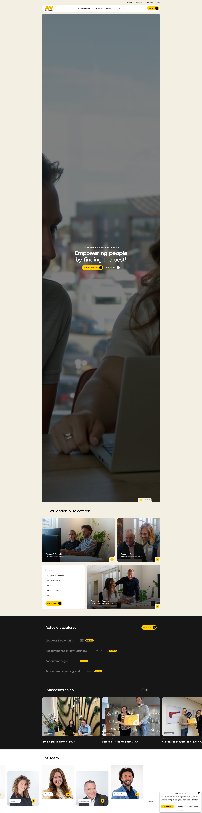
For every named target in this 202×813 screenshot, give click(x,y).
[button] (199, 793)
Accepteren (167, 806)
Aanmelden (129, 2)
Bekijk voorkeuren (193, 806)
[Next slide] (146, 690)
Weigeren (180, 806)
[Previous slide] (143, 690)
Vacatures (99, 8)
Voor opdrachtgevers (84, 8)
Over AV (119, 8)
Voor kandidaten (148, 2)
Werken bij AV (138, 2)
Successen (109, 8)
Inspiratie (158, 2)
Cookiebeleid (180, 810)
